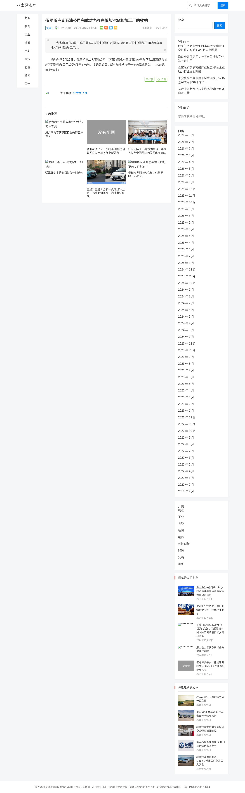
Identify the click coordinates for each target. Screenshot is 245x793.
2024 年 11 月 (186, 276)
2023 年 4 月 (186, 390)
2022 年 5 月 (186, 464)
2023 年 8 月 (186, 363)
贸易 (27, 75)
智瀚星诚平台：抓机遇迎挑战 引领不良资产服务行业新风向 (210, 666)
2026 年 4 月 (186, 162)
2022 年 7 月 (186, 451)
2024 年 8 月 (186, 296)
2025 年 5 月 (186, 235)
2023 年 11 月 (186, 350)
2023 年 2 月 (186, 403)
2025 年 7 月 (186, 222)
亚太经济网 (26, 5)
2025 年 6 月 (186, 229)
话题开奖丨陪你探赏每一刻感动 (64, 172)
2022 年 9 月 (186, 437)
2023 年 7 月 (186, 370)
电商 (27, 50)
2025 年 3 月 (186, 249)
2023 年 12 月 (187, 343)
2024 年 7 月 (186, 303)
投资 (27, 42)
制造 (27, 26)
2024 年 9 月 (186, 289)
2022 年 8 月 (186, 444)
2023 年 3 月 (186, 397)
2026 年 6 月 (186, 148)
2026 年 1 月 (186, 182)
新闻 (27, 17)
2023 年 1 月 (186, 410)
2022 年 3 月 (186, 477)
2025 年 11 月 (186, 195)
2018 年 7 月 (186, 491)
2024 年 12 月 (187, 269)
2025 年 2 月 (186, 256)
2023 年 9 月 (186, 356)
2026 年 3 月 (186, 168)
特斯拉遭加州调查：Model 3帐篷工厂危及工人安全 (209, 761)
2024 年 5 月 (186, 316)
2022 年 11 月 (186, 424)
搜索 (222, 5)
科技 (27, 59)
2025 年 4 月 (186, 242)
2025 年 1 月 (186, 262)
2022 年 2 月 (186, 484)
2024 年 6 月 (186, 309)
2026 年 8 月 (186, 135)
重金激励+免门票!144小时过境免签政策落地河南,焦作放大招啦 (210, 591)
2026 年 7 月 (186, 141)
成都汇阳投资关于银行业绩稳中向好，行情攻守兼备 (210, 610)
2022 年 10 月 (187, 430)
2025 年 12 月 (187, 189)
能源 (27, 67)
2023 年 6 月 (186, 377)
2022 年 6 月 (186, 457)
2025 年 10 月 (187, 202)
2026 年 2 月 (186, 175)
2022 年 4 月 (186, 471)
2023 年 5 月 (186, 383)
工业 (27, 34)
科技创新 (184, 543)
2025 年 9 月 (186, 209)
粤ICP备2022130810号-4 (197, 787)
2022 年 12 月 (187, 417)
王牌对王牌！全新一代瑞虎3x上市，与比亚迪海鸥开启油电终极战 (106, 193)
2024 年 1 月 (186, 336)
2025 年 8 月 (186, 215)
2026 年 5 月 (186, 155)
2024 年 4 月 (186, 323)
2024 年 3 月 (186, 330)
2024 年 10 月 (187, 283)
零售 (27, 83)
